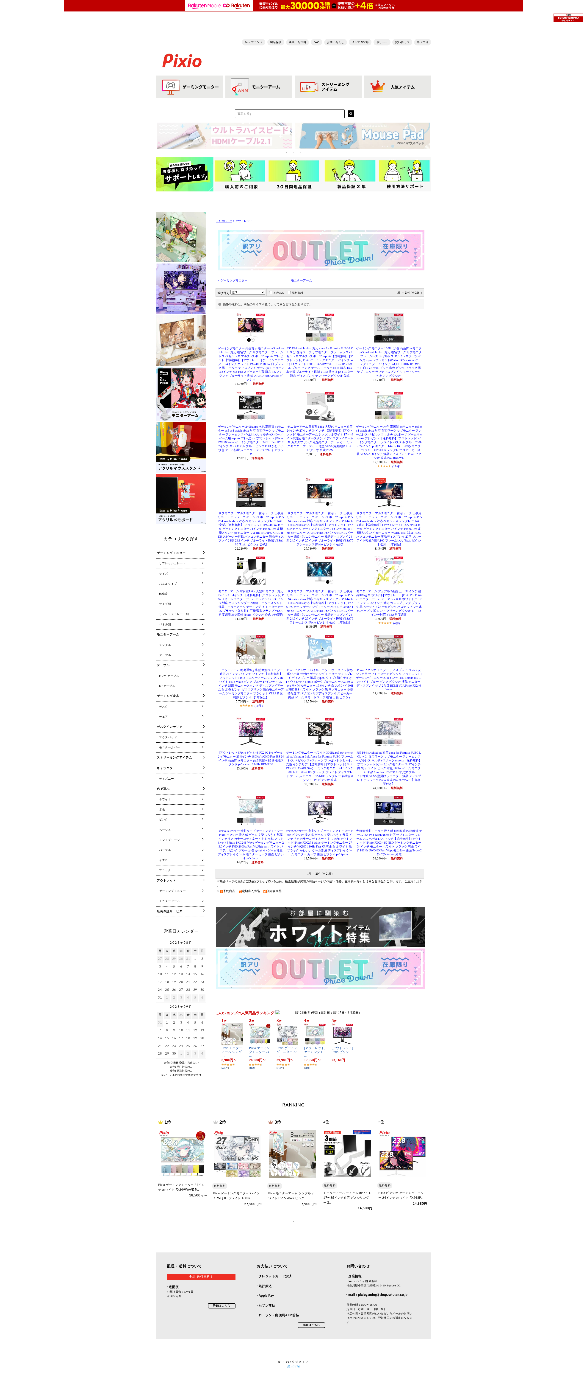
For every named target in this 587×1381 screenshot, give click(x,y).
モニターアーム (301, 280)
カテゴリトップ (224, 221)
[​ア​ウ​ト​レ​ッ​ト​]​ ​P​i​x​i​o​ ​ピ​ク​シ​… (342, 1050)
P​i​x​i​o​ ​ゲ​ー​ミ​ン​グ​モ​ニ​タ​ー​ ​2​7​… (287, 1052)
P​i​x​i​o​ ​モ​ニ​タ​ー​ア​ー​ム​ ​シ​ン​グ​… (232, 1052)
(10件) (259, 705)
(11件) (396, 466)
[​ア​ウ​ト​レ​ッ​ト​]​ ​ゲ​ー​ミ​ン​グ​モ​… (315, 1052)
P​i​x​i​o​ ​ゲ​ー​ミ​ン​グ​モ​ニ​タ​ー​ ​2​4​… (259, 1052)
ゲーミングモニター (234, 280)
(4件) (396, 623)
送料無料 (297, 293)
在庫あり (279, 293)
